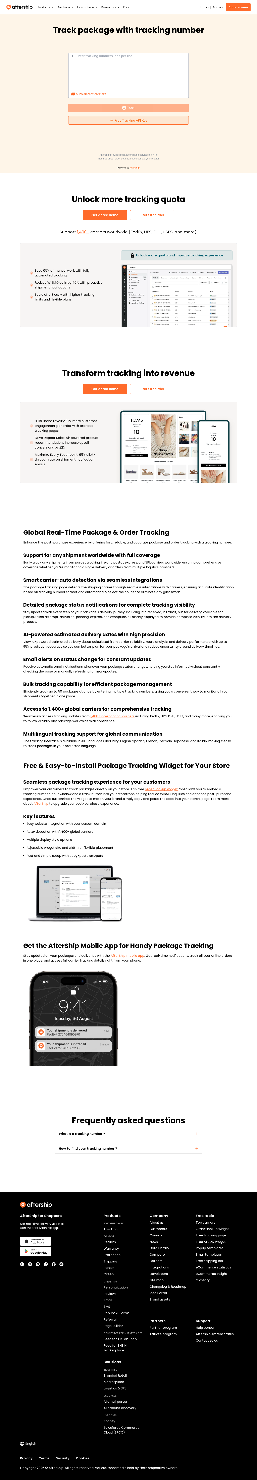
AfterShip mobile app (127, 955)
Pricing (127, 7)
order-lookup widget (161, 789)
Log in (205, 7)
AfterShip (41, 803)
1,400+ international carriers (112, 716)
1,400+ (83, 232)
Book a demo (238, 7)
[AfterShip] (20, 7)
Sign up (217, 7)
